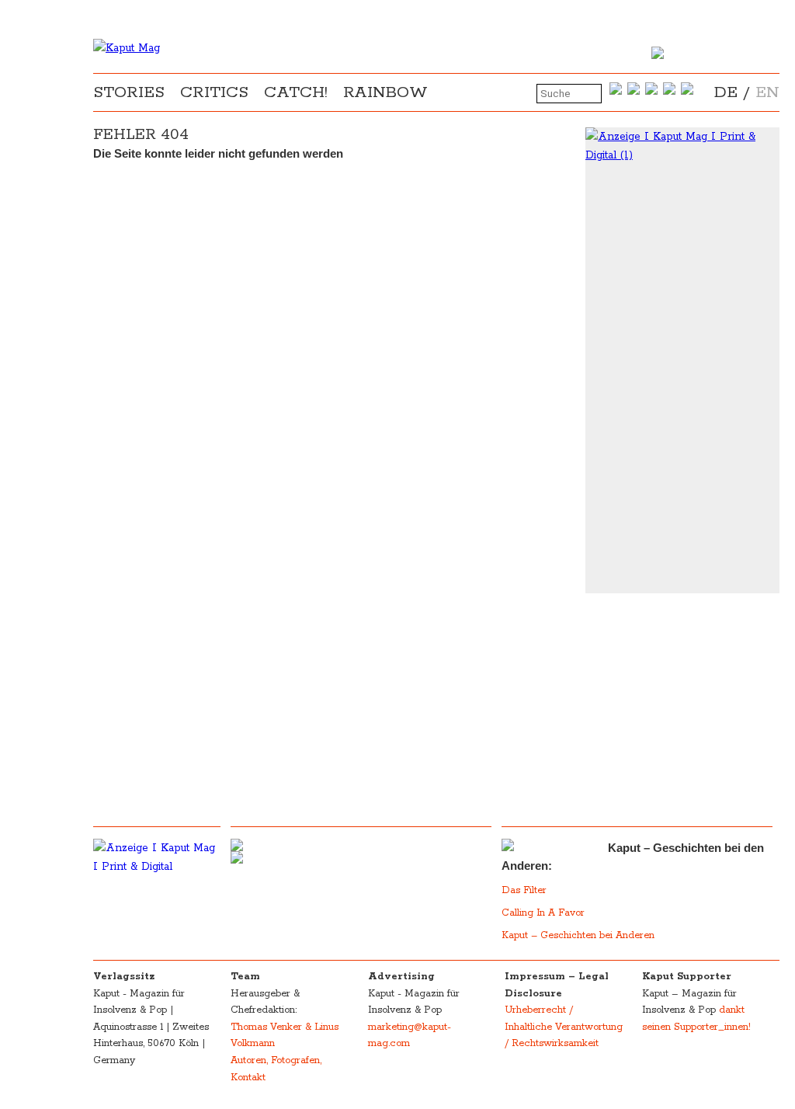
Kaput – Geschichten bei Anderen (578, 935)
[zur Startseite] (126, 48)
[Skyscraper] (682, 146)
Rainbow (385, 92)
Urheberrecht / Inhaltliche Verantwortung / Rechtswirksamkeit (564, 1026)
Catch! (296, 92)
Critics (214, 92)
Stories (129, 92)
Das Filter (526, 890)
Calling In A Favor (543, 913)
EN (767, 92)
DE (726, 92)
